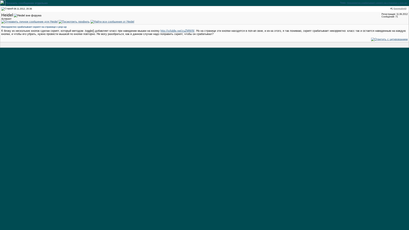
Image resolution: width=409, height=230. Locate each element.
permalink (400, 8)
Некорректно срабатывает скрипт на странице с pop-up (377, 2)
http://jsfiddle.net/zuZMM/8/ (177, 30)
